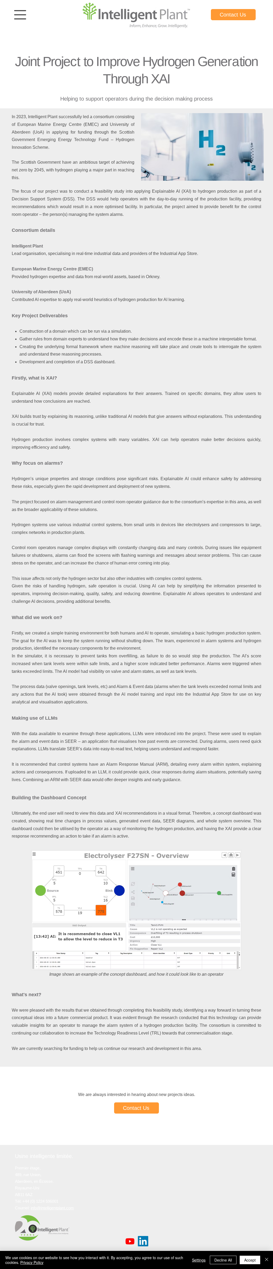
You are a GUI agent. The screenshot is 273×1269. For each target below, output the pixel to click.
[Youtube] (130, 1241)
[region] (20, 15)
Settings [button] (199, 1260)
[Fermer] (266, 1260)
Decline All (223, 1260)
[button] (20, 14)
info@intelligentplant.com (52, 1208)
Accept (250, 1260)
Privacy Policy (31, 1262)
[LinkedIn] (143, 1241)
